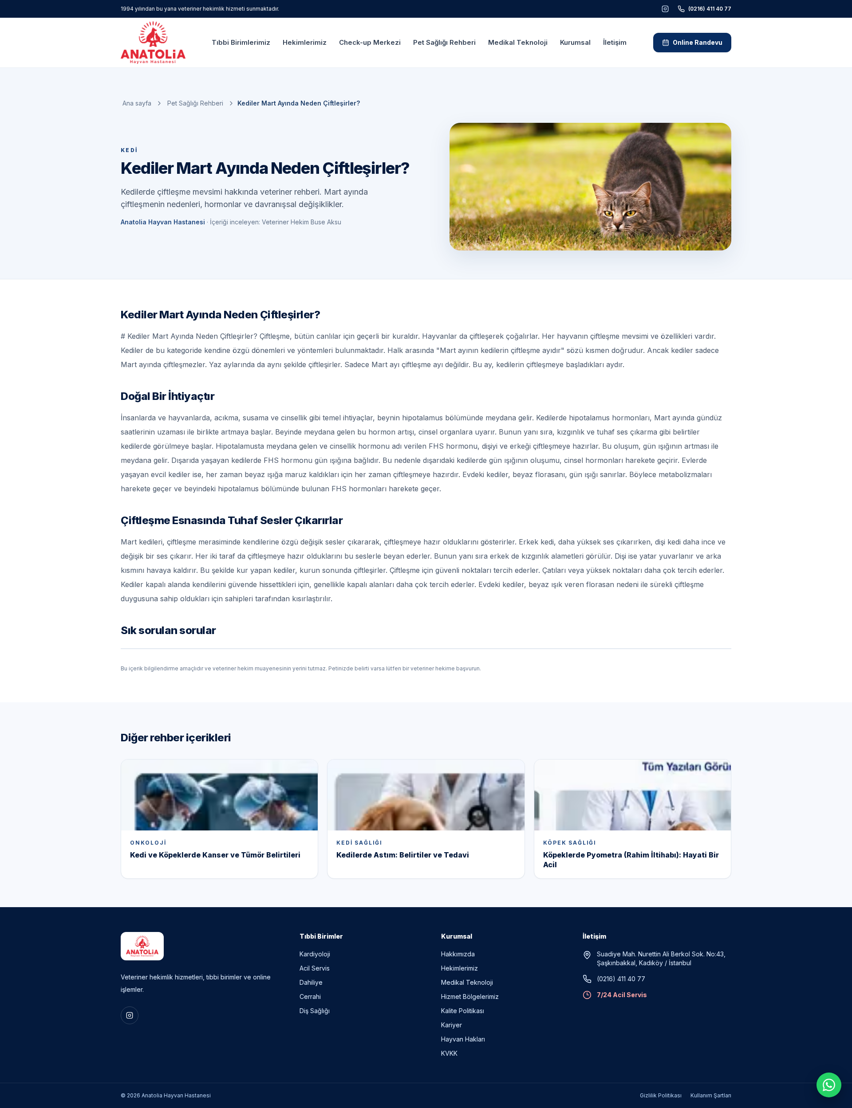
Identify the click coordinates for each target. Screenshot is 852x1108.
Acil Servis (315, 968)
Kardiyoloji (315, 954)
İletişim (615, 42)
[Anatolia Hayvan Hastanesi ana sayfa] (153, 42)
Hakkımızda (458, 954)
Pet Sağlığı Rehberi (444, 42)
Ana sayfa (136, 103)
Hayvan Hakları (463, 1039)
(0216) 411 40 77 (709, 8)
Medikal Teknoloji (518, 42)
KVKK (449, 1053)
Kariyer (451, 1025)
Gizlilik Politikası (661, 1095)
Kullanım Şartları (710, 1095)
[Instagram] (665, 8)
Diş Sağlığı (315, 1010)
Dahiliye (311, 982)
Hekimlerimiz (305, 42)
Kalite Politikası (462, 1010)
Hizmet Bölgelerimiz (470, 996)
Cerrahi (310, 996)
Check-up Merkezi (370, 42)
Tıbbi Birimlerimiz (241, 42)
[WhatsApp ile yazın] (828, 1085)
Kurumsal (575, 42)
